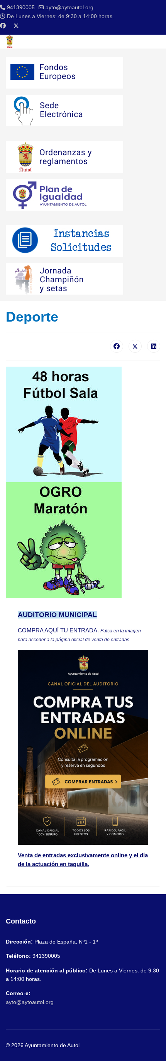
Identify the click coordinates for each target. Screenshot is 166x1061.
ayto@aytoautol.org (69, 7)
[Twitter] (16, 25)
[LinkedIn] (153, 346)
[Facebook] (3, 25)
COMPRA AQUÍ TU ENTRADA (57, 630)
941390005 (21, 7)
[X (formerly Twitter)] (135, 346)
